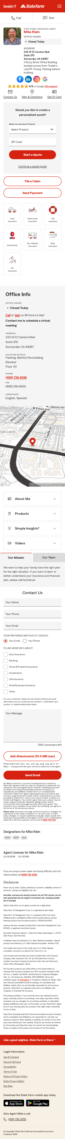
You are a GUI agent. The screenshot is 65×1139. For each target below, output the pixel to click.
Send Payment (32, 192)
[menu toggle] (59, 6)
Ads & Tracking (11, 1057)
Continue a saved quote (32, 166)
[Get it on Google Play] (37, 1103)
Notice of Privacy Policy (15, 1076)
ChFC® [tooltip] (7, 838)
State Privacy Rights (13, 1081)
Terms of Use (10, 1072)
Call (8, 315)
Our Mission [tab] (16, 557)
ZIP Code (16, 142)
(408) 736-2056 (16, 377)
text (17, 315)
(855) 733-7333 (49, 820)
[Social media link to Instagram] (36, 79)
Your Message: (14, 713)
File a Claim (32, 181)
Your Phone (12, 614)
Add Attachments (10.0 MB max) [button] (32, 756)
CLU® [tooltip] (24, 838)
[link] (33, 6)
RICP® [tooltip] (16, 838)
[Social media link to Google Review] (45, 79)
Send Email (32, 775)
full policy (24, 980)
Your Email (12, 625)
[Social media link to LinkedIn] (28, 79)
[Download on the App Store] (13, 1103)
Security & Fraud (12, 1062)
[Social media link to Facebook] (20, 79)
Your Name (12, 602)
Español (8, 6)
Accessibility (9, 1067)
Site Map (8, 1086)
